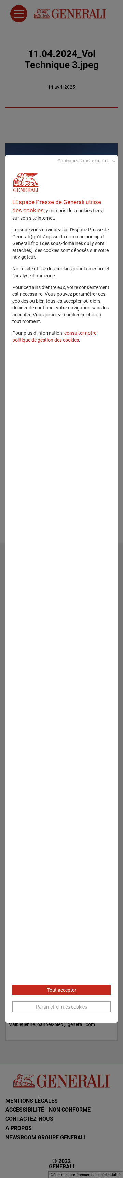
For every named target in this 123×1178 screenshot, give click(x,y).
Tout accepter (61, 990)
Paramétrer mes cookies (61, 1007)
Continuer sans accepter (83, 160)
